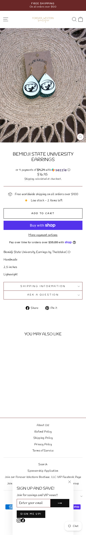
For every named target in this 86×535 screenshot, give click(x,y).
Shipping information (43, 286)
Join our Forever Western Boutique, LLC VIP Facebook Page (43, 477)
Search (42, 464)
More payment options (42, 235)
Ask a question (43, 295)
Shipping (29, 179)
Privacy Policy (43, 444)
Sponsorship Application (43, 471)
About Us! (43, 425)
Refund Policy (43, 432)
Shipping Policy (43, 438)
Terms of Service (43, 451)
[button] (43, 170)
